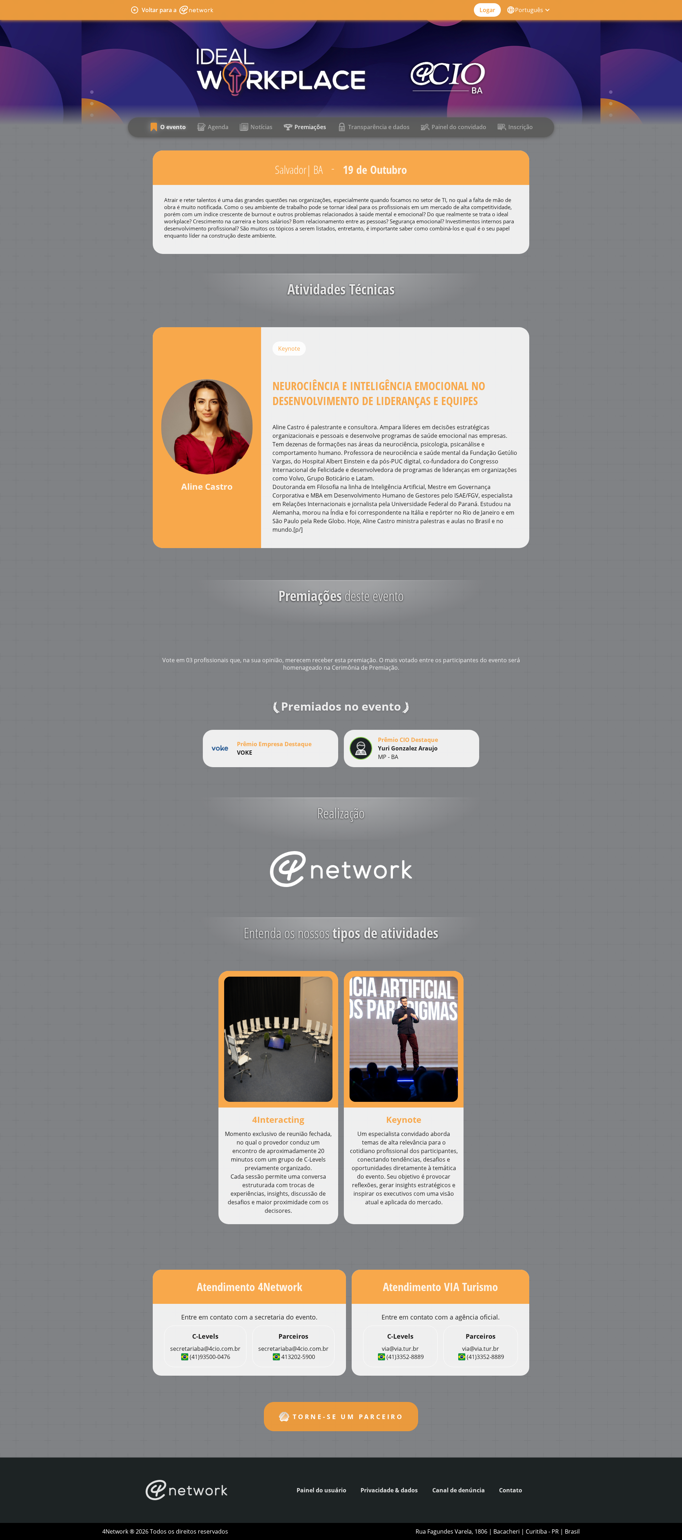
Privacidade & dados (389, 1490)
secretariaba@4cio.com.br (205, 1349)
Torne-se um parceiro (348, 1416)
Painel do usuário (321, 1490)
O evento (173, 127)
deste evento (341, 595)
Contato (510, 1490)
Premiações (310, 127)
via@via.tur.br (400, 1349)
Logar (487, 10)
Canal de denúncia (458, 1490)
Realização (341, 813)
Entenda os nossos (341, 932)
